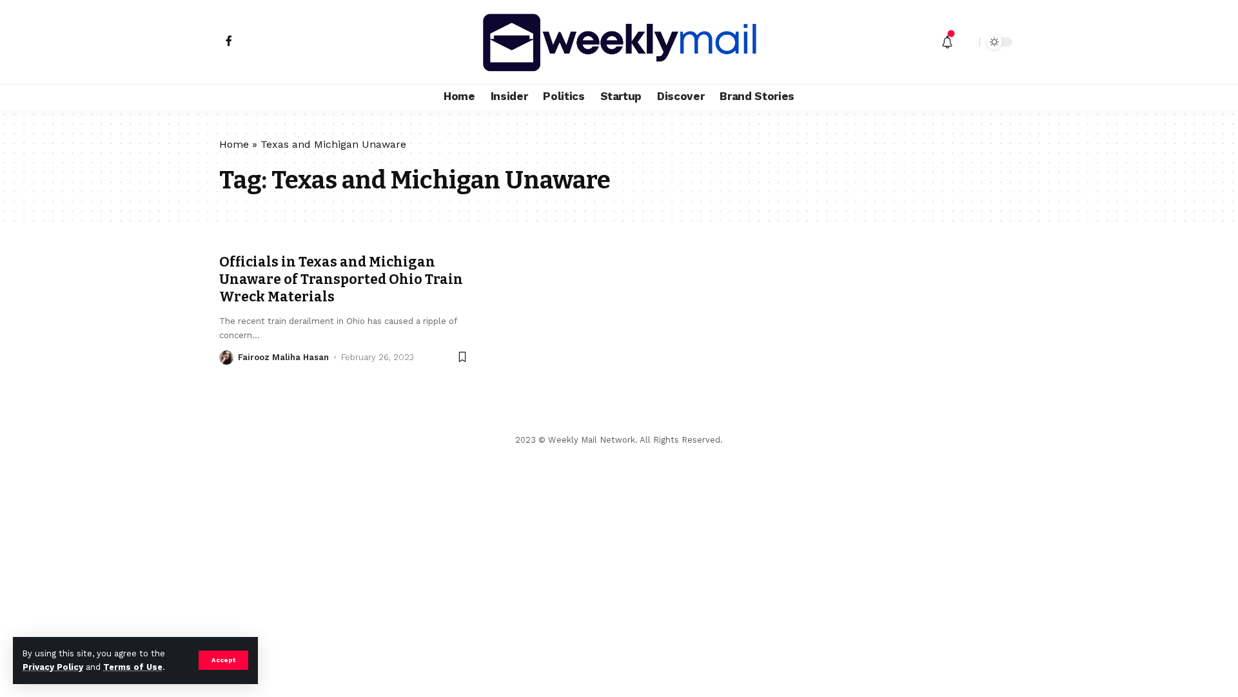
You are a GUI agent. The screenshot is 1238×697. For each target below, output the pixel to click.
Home (234, 144)
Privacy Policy (53, 667)
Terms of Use (132, 667)
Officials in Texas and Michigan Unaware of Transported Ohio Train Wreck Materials (341, 280)
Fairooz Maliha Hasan (283, 357)
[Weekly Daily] (619, 42)
